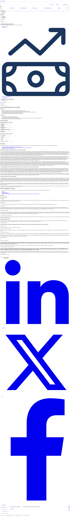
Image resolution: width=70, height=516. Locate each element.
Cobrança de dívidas (4, 192)
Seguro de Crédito (5, 509)
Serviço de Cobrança (5, 513)
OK (4, 105)
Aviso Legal (2, 515)
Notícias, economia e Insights (15, 506)
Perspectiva (4, 27)
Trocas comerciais (5, 26)
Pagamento (3, 191)
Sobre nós (12, 508)
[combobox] (35, 101)
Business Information (5, 511)
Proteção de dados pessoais (9, 515)
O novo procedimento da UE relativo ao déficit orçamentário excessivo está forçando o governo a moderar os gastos (17, 147)
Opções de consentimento (26, 515)
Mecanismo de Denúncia (18, 515)
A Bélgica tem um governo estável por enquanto (8, 148)
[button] (2, 8)
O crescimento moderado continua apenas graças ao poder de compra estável (12, 146)
